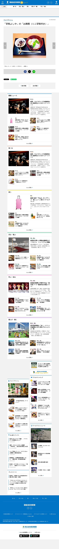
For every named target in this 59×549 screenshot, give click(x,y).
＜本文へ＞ (25, 66)
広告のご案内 (31, 516)
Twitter (51, 2)
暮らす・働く (35, 6)
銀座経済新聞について (8, 514)
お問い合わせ (53, 514)
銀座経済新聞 (13, 2)
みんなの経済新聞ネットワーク (29, 527)
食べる (14, 6)
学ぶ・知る (43, 6)
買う (28, 6)
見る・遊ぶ (21, 6)
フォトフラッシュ (8, 20)
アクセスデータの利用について (41, 514)
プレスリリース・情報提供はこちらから (24, 514)
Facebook (48, 2)
